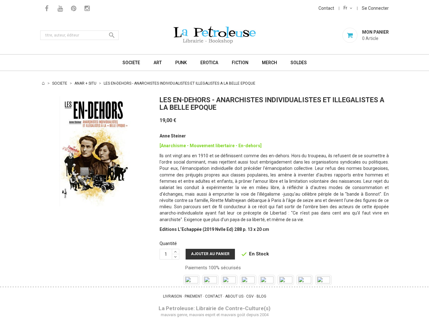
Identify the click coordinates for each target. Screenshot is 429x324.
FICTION (240, 62)
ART (158, 62)
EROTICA (209, 62)
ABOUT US (234, 296)
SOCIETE (131, 62)
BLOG (261, 296)
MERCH (269, 62)
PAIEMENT (193, 296)
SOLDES (299, 62)
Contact (326, 8)
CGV (250, 296)
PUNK (181, 62)
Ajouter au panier (210, 254)
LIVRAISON (172, 296)
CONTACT (213, 296)
